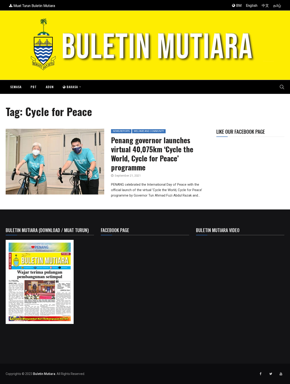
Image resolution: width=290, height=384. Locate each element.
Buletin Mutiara (44, 374)
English (251, 5)
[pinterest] (79, 163)
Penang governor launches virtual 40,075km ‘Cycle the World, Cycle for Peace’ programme (152, 154)
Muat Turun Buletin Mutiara (33, 6)
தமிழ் (277, 5)
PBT (34, 86)
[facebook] (37, 163)
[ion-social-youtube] (281, 373)
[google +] (58, 163)
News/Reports (121, 131)
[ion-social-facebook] (260, 373)
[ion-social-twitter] (270, 373)
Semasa (16, 86)
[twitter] (48, 163)
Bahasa (72, 86)
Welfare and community (149, 131)
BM (238, 5)
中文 (265, 5)
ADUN (50, 86)
